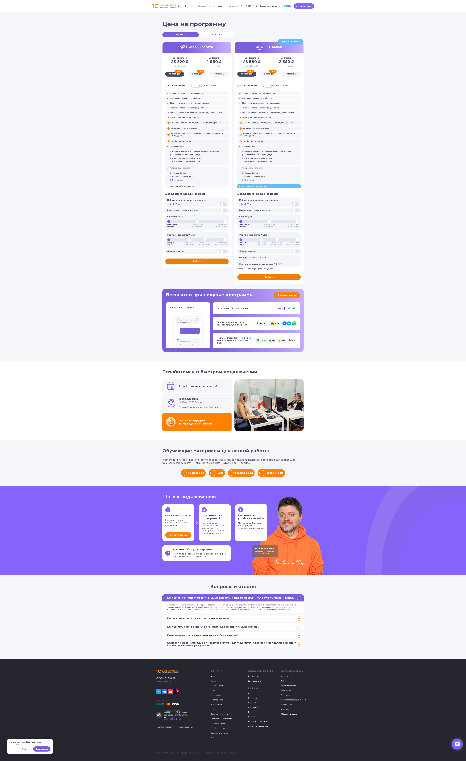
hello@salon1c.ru (164, 682)
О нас (250, 693)
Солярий (285, 709)
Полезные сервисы (219, 723)
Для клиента (253, 676)
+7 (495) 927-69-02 (248, 6)
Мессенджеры (217, 704)
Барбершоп (286, 704)
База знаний (197, 473)
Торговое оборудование (221, 719)
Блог (220, 473)
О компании (232, 6)
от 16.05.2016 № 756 (172, 719)
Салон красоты (287, 676)
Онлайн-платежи (218, 728)
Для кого (188, 6)
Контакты (252, 698)
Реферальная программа (259, 721)
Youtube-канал (275, 473)
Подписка (180, 34)
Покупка (217, 34)
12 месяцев (174, 73)
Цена (180, 6)
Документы (253, 707)
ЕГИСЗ (213, 690)
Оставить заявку (304, 6)
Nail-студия (286, 690)
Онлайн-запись (217, 686)
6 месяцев (197, 73)
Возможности (203, 6)
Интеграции (219, 6)
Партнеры (252, 702)
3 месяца (219, 74)
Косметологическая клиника (293, 700)
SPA (283, 681)
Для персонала (254, 681)
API (212, 738)
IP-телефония (217, 700)
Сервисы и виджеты (219, 714)
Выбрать (197, 261)
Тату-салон (286, 695)
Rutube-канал (245, 473)
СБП (212, 709)
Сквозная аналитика (219, 733)
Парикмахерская (288, 686)
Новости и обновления (258, 726)
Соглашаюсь (42, 749)
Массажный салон (289, 714)
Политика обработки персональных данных (174, 727)
